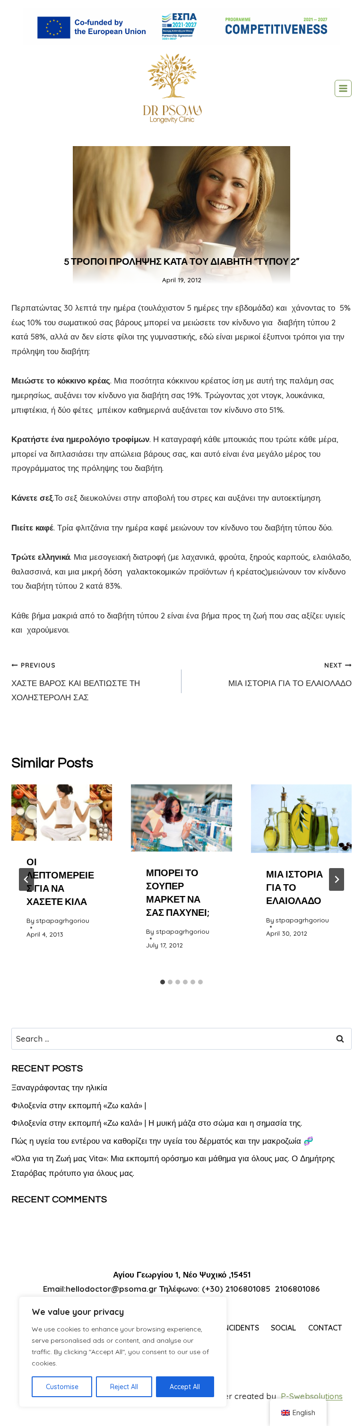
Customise (62, 1387)
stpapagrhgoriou (62, 920)
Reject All (124, 1387)
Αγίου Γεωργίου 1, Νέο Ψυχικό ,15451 (182, 1274)
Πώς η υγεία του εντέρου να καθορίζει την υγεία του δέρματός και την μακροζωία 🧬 (162, 1141)
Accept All (185, 1387)
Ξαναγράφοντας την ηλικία (59, 1087)
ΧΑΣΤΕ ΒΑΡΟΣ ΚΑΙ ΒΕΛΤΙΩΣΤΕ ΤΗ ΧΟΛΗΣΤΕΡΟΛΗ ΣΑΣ (75, 682)
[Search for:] (181, 1038)
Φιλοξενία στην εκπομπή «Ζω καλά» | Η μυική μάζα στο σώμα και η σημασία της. (156, 1123)
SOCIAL (283, 1327)
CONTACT (325, 1327)
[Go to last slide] (26, 879)
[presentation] (61, 812)
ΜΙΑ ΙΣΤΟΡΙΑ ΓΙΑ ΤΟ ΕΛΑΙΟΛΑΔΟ (290, 674)
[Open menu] (343, 88)
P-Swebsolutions (312, 1396)
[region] (123, 1351)
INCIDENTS (240, 1327)
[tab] (162, 982)
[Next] (336, 879)
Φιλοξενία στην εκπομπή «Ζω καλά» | (78, 1105)
